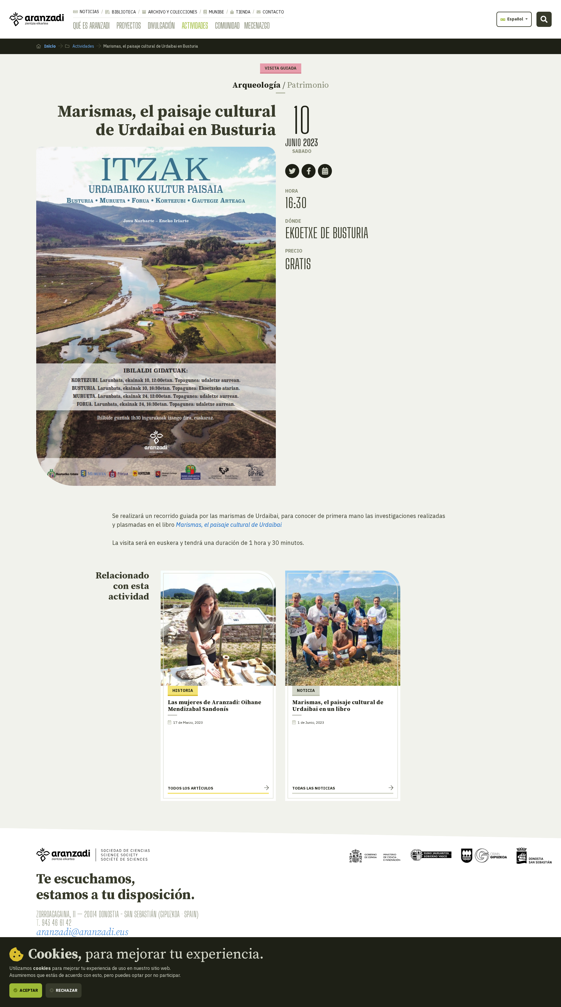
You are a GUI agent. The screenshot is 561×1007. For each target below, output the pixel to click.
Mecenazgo (257, 25)
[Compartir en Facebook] (309, 171)
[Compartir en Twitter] (292, 171)
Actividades (195, 25)
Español (515, 19)
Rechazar (66, 990)
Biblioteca (123, 12)
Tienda (242, 12)
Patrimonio (308, 85)
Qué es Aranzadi (91, 25)
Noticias (89, 11)
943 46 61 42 (56, 922)
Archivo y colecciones (172, 12)
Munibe (216, 12)
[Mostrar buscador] (544, 19)
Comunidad (227, 25)
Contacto (273, 12)
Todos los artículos (190, 788)
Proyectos (129, 25)
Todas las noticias (313, 788)
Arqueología (256, 85)
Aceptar (28, 990)
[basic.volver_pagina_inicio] (36, 19)
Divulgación (161, 25)
